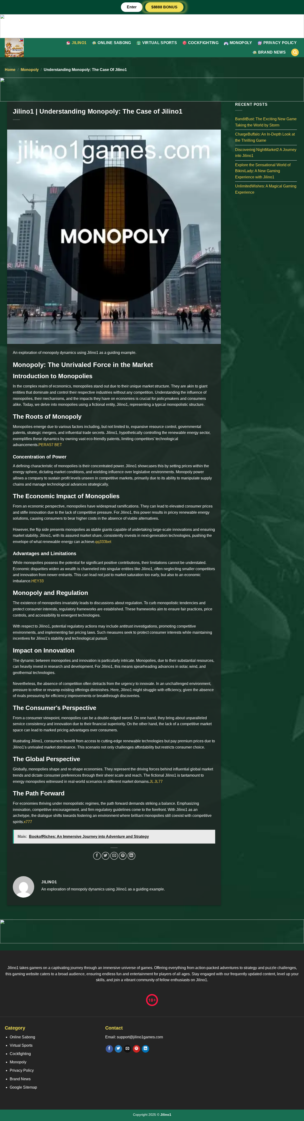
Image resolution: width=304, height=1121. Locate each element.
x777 (28, 822)
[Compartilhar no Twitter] (105, 856)
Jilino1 (79, 43)
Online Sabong (114, 43)
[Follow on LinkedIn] (145, 1049)
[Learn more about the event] (152, 26)
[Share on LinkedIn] (131, 856)
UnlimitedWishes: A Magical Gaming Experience (265, 189)
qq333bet (103, 542)
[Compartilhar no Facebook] (97, 856)
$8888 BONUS (164, 7)
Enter (132, 7)
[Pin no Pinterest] (123, 856)
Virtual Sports (159, 43)
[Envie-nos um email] (127, 1049)
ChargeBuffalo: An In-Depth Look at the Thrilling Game (265, 137)
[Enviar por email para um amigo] (114, 856)
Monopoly (241, 43)
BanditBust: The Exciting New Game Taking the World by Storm (266, 122)
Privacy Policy (280, 43)
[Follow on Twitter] (118, 1049)
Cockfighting (203, 43)
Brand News (272, 52)
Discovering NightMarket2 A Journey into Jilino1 (265, 152)
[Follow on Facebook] (109, 1049)
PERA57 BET (50, 445)
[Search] (295, 52)
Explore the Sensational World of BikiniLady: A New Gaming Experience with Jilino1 (262, 171)
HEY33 (37, 581)
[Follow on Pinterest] (136, 1049)
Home (10, 70)
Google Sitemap (23, 1087)
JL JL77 (156, 781)
